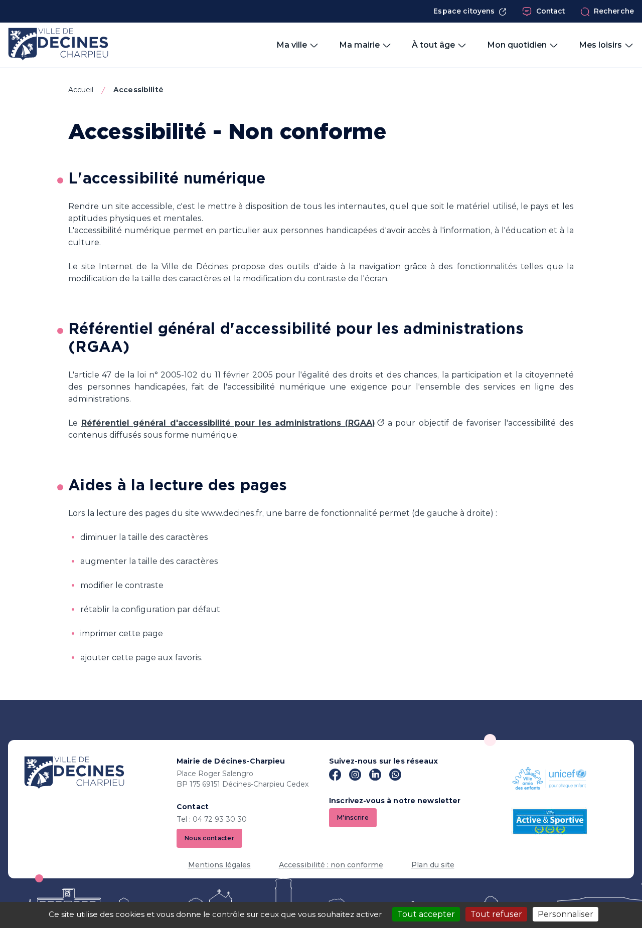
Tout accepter (426, 914)
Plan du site (432, 864)
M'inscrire (353, 817)
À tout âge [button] (433, 45)
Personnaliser (565, 914)
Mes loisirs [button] (600, 45)
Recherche (614, 11)
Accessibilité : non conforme (331, 864)
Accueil (80, 89)
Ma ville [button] (291, 45)
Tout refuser (496, 914)
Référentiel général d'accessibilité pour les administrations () (228, 423)
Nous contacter (209, 838)
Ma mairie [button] (359, 45)
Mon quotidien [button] (517, 45)
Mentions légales (219, 864)
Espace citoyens (464, 11)
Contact (550, 11)
